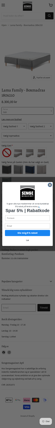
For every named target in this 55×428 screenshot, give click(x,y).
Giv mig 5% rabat (27, 233)
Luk (27, 240)
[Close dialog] (50, 185)
